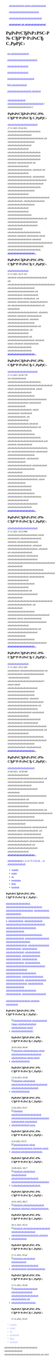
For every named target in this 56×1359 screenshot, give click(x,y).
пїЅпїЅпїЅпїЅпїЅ (15, 861)
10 (39, 861)
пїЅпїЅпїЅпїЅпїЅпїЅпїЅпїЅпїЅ (20, 79)
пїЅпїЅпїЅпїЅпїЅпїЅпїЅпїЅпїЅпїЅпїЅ (25, 18)
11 (44, 861)
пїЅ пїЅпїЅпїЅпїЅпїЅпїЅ (18, 54)
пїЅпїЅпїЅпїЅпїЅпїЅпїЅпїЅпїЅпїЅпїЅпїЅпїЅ (25, 924)
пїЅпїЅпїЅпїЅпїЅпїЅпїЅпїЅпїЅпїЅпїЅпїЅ (24, 907)
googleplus (16, 880)
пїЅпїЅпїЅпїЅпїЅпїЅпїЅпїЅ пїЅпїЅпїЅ (24, 91)
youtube (14, 870)
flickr (13, 884)
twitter (14, 873)
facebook (15, 887)
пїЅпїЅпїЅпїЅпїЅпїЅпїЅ (17, 66)
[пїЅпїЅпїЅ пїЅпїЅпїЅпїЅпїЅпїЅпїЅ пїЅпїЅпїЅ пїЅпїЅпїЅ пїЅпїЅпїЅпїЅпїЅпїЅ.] (30, 1208)
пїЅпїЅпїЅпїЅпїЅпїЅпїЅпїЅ (18, 903)
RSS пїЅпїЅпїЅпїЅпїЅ (17, 85)
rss (12, 877)
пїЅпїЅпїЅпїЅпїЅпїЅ (17, 864)
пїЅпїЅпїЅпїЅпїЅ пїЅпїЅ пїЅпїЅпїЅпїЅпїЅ (27, 6)
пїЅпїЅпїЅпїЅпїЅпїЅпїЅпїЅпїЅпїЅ (24, 12)
